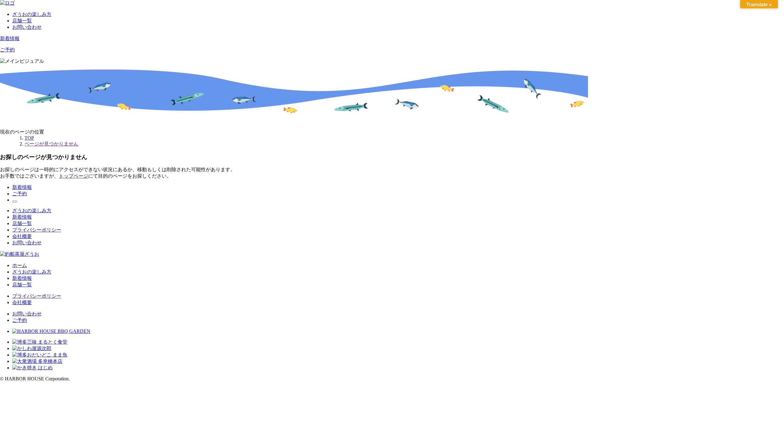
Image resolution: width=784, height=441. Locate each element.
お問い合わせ (27, 27)
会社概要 (22, 236)
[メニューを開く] (14, 201)
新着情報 (10, 38)
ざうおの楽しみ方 (31, 14)
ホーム (19, 265)
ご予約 (7, 49)
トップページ (73, 176)
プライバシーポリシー (36, 229)
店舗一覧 (22, 20)
